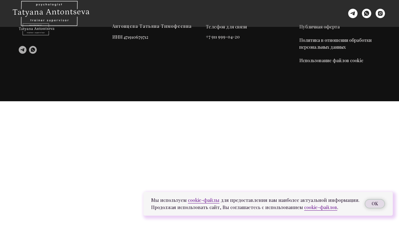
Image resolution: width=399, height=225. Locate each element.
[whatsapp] (366, 13)
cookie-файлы (203, 200)
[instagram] (380, 13)
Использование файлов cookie (331, 60)
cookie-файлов (320, 207)
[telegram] (353, 13)
